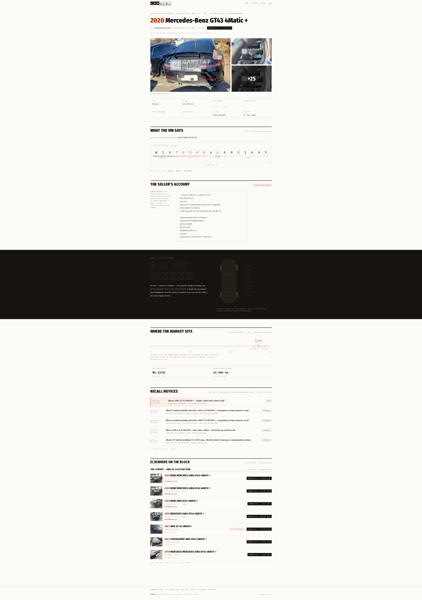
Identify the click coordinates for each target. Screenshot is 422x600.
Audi (187, 589)
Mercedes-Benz (182, 13)
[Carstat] (160, 3)
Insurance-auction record (161, 13)
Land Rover (211, 589)
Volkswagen (202, 589)
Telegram (262, 594)
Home (246, 3)
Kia (166, 589)
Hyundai (160, 589)
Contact (263, 3)
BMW (182, 589)
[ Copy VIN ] (211, 165)
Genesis (193, 589)
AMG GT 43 (196, 13)
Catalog (254, 3)
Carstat (153, 594)
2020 (205, 13)
